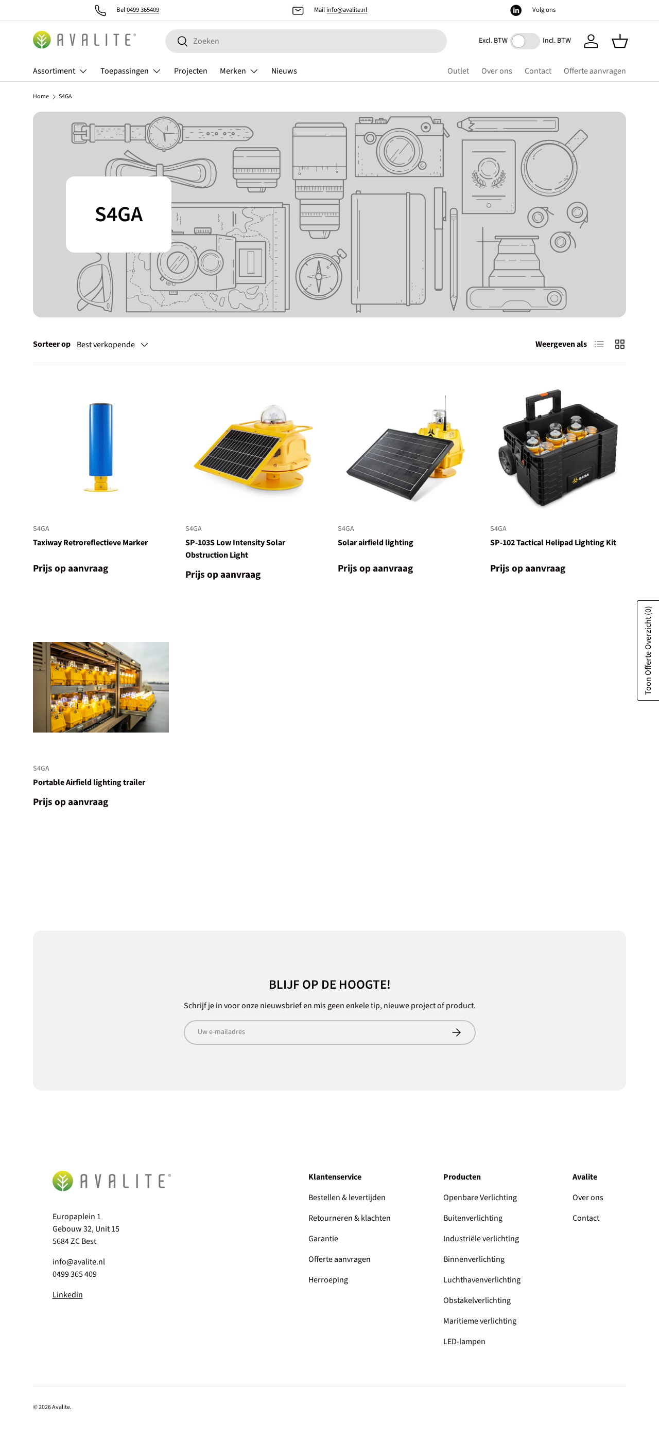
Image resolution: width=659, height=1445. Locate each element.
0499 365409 (143, 9)
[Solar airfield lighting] (406, 447)
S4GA (65, 97)
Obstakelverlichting (477, 1300)
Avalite (61, 1407)
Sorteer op (52, 344)
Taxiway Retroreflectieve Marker (90, 542)
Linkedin (68, 1294)
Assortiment (54, 71)
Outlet (458, 71)
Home (41, 97)
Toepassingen (124, 71)
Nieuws (284, 71)
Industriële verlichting (481, 1238)
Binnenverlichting (474, 1259)
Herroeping (328, 1280)
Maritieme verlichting (479, 1321)
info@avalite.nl (346, 9)
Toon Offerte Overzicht (648, 650)
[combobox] (306, 41)
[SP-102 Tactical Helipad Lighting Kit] (558, 447)
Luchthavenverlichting (482, 1280)
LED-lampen (464, 1341)
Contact (538, 71)
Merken (233, 71)
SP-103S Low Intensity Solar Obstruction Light (235, 549)
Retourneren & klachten (349, 1218)
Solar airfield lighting (375, 542)
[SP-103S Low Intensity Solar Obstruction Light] (253, 447)
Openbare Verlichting (480, 1197)
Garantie (323, 1238)
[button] (620, 41)
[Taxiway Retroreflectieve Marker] (101, 447)
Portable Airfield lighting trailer (89, 782)
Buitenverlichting (472, 1218)
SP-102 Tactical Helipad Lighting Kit (553, 542)
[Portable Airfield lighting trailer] (101, 687)
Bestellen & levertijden (347, 1197)
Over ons (496, 71)
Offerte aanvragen (595, 71)
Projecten (190, 71)
